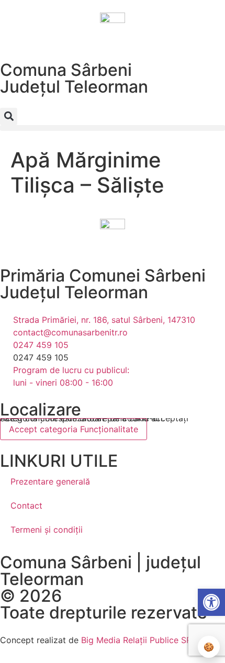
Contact (26, 505)
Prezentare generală (50, 481)
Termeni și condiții (46, 529)
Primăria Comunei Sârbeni (103, 275)
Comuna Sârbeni (66, 70)
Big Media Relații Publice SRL (138, 640)
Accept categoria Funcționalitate (73, 429)
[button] (8, 116)
